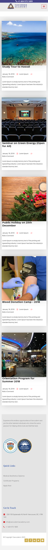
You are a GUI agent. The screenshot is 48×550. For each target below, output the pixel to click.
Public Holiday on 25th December (17, 224)
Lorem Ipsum (23, 74)
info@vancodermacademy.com (18, 522)
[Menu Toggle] (43, 6)
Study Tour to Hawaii (16, 66)
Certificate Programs (11, 481)
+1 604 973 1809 (25, 1)
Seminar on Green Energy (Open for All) (23, 145)
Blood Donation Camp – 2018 (21, 301)
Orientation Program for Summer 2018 (18, 380)
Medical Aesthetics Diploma (13, 476)
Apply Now (7, 486)
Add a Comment (8, 77)
